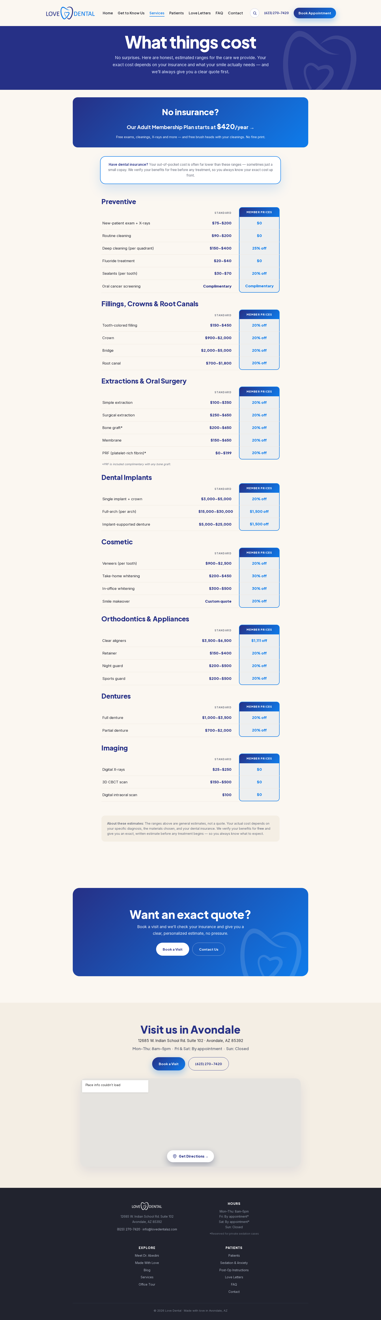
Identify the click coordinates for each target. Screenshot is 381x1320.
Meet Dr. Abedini (147, 1255)
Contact (235, 13)
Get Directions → (193, 1156)
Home (108, 13)
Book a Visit (173, 949)
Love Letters (200, 13)
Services (156, 13)
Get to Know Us (131, 13)
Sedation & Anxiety (234, 1263)
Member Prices (259, 212)
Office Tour (147, 1284)
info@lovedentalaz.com (160, 1229)
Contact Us (208, 949)
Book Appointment (315, 13)
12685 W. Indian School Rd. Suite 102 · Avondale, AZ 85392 (190, 1040)
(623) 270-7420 (208, 1064)
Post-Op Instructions (234, 1270)
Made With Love (147, 1263)
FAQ (219, 13)
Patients (176, 13)
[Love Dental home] (70, 13)
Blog (147, 1270)
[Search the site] (254, 13)
